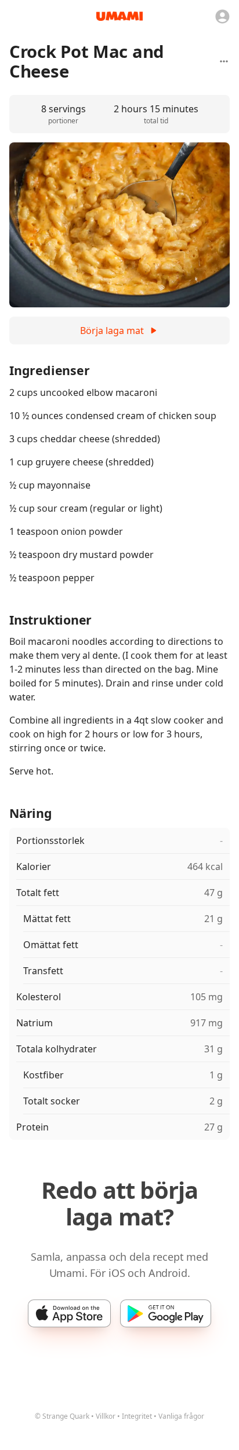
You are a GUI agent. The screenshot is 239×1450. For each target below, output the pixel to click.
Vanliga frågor (181, 1416)
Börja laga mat (112, 330)
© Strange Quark (62, 1416)
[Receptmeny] (224, 61)
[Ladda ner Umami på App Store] (69, 1313)
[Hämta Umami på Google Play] (165, 1313)
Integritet (137, 1416)
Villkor (105, 1416)
